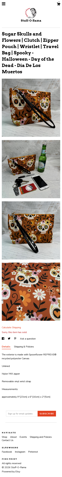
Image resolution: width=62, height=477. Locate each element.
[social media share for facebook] (3, 338)
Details (6, 346)
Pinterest (33, 451)
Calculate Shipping (11, 327)
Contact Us (7, 440)
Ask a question (28, 338)
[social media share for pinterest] (15, 338)
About (13, 437)
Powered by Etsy (11, 471)
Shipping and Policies (41, 437)
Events (24, 437)
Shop (5, 437)
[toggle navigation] (3, 3)
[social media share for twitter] (9, 338)
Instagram (20, 451)
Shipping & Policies (24, 346)
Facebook (7, 451)
